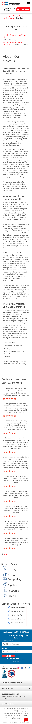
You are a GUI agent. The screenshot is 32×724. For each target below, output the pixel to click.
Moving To (6, 648)
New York (10, 18)
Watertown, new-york (17, 619)
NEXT (8, 656)
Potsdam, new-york (17, 615)
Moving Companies (20, 16)
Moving (7, 16)
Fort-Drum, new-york (17, 611)
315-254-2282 (7, 45)
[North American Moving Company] (11, 6)
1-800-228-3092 (9, 668)
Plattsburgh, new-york (18, 607)
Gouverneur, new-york (18, 623)
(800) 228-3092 (10, 9)
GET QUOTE (23, 9)
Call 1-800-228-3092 (12, 659)
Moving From (7, 641)
